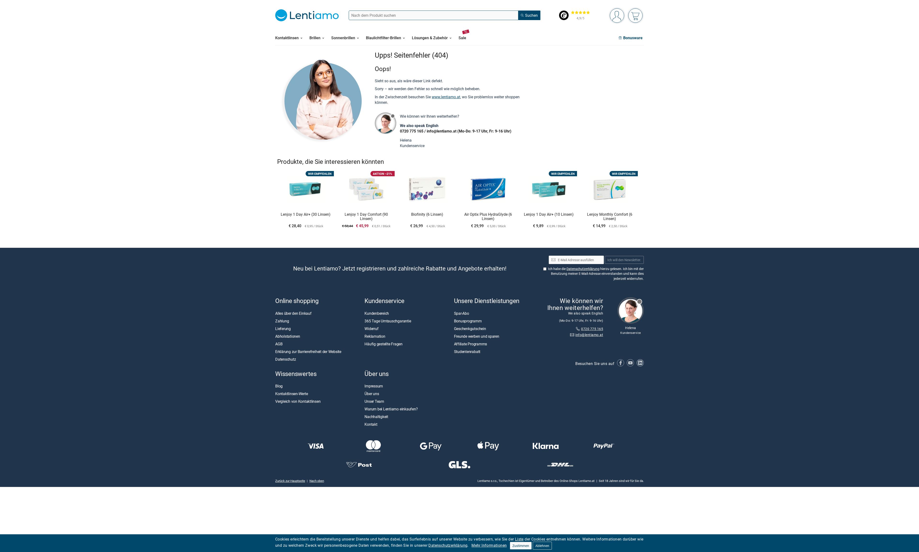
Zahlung (282, 320)
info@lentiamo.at (441, 131)
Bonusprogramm (468, 320)
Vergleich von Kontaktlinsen (298, 401)
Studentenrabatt (467, 351)
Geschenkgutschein (470, 328)
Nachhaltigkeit (376, 416)
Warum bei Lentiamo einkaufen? (391, 409)
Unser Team (374, 401)
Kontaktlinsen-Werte (291, 393)
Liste (519, 539)
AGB (278, 343)
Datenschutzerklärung (447, 545)
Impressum (373, 386)
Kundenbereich (376, 313)
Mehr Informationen (489, 545)
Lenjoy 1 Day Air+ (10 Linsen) (549, 214)
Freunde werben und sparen (476, 336)
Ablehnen (542, 545)
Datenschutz (285, 359)
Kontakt (370, 424)
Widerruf (371, 328)
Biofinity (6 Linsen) (427, 214)
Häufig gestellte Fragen (383, 343)
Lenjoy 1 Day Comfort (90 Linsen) (366, 216)
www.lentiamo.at (446, 96)
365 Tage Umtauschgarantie (387, 320)
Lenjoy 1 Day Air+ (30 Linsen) (306, 214)
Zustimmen (520, 545)
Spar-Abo (461, 313)
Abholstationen (287, 336)
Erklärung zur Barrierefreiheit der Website (308, 351)
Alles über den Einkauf (293, 313)
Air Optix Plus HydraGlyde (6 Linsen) (488, 216)
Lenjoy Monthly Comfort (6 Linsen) (609, 216)
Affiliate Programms (470, 343)
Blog (279, 386)
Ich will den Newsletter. (624, 260)
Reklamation (374, 336)
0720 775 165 (411, 131)
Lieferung (283, 328)
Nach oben (316, 481)
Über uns (371, 393)
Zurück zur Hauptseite (290, 481)
